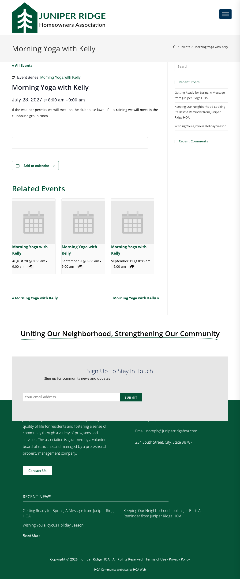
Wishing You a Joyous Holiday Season (200, 126)
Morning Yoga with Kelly (211, 47)
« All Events (22, 65)
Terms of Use (156, 559)
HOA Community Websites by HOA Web (120, 570)
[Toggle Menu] (225, 14)
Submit (131, 398)
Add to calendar (36, 165)
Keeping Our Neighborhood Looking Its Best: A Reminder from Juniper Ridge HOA (200, 112)
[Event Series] (30, 266)
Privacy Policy (179, 559)
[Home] (174, 47)
